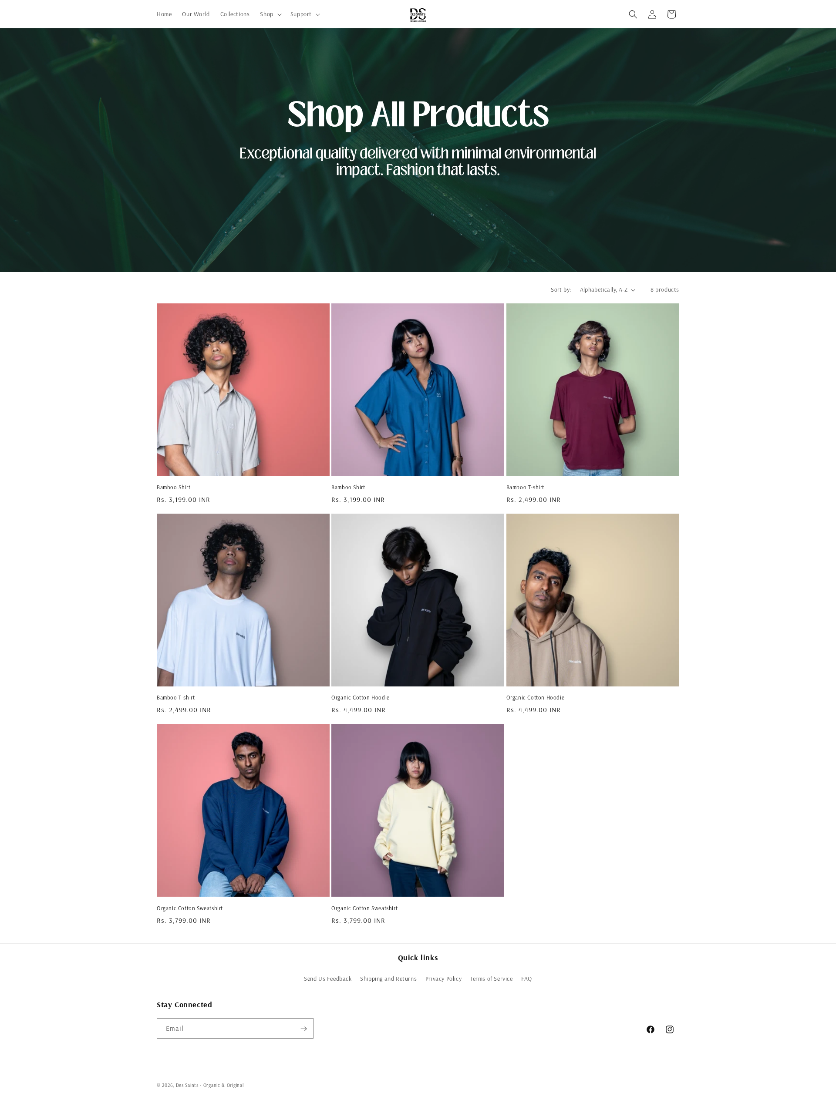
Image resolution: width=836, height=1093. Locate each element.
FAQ (526, 978)
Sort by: (561, 289)
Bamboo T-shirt (525, 487)
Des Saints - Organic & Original (210, 1085)
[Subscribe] (303, 1029)
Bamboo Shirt (173, 487)
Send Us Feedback (328, 978)
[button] (270, 14)
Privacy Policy (443, 978)
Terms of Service (491, 978)
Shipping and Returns (388, 978)
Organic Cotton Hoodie (360, 697)
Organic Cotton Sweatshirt (190, 908)
